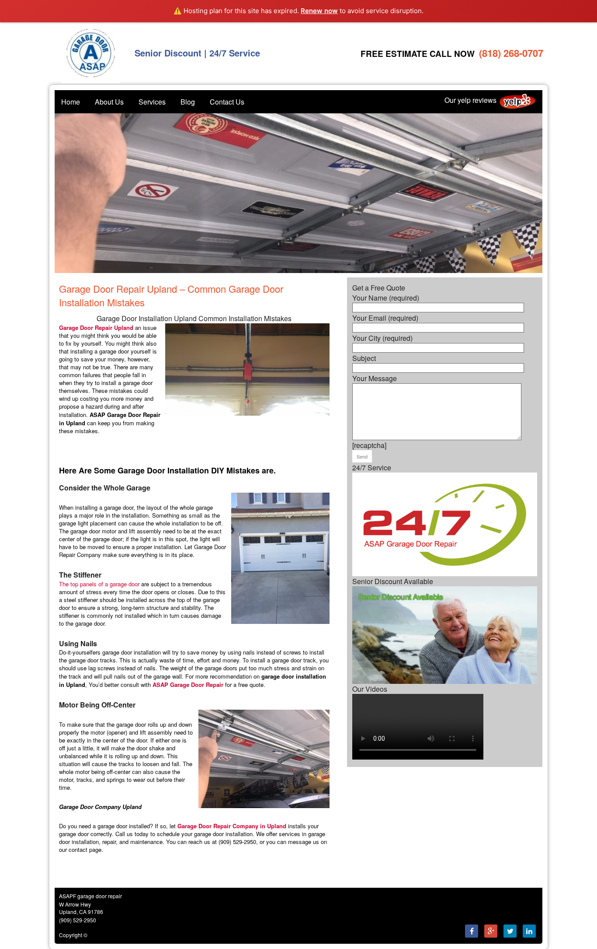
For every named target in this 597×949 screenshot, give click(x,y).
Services (152, 102)
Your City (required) (382, 338)
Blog (187, 102)
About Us (109, 102)
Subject (364, 358)
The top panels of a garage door (99, 584)
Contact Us (227, 102)
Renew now (319, 11)
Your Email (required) (385, 318)
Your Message (374, 378)
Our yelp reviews (470, 100)
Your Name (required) (385, 298)
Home (70, 102)
